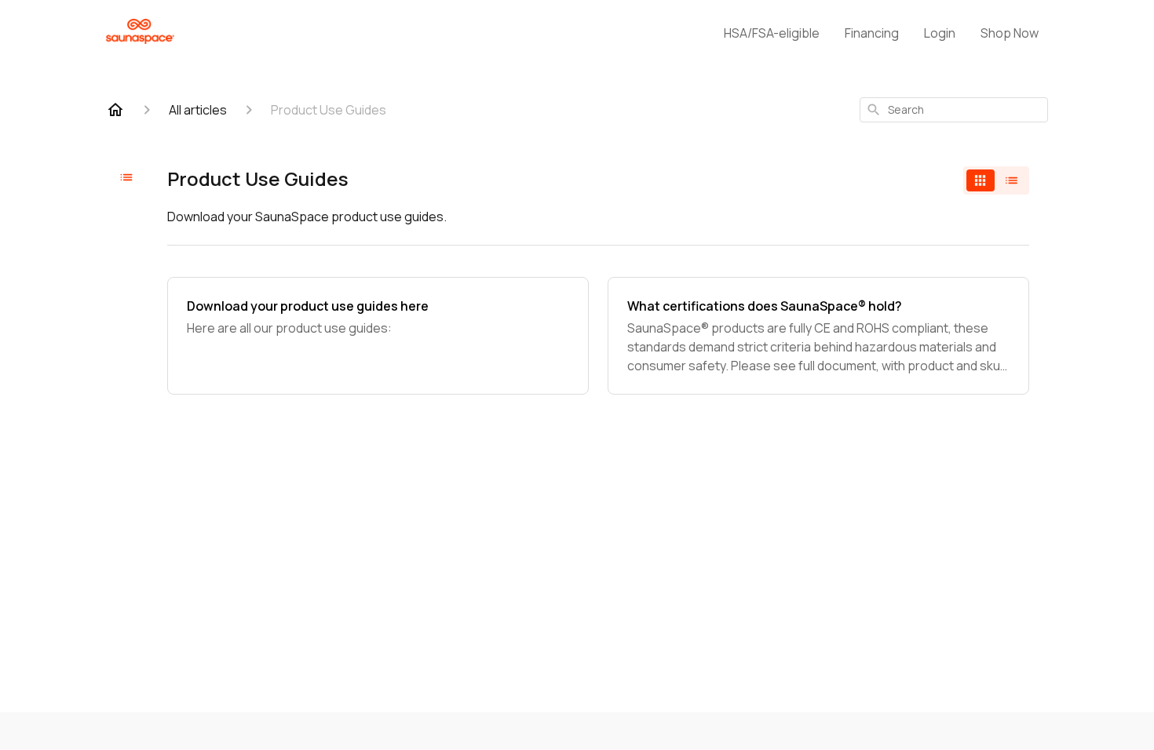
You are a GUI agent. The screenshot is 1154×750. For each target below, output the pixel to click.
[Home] (115, 109)
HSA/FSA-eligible (772, 33)
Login (939, 33)
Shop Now (1010, 33)
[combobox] (954, 109)
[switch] (996, 180)
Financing (872, 33)
